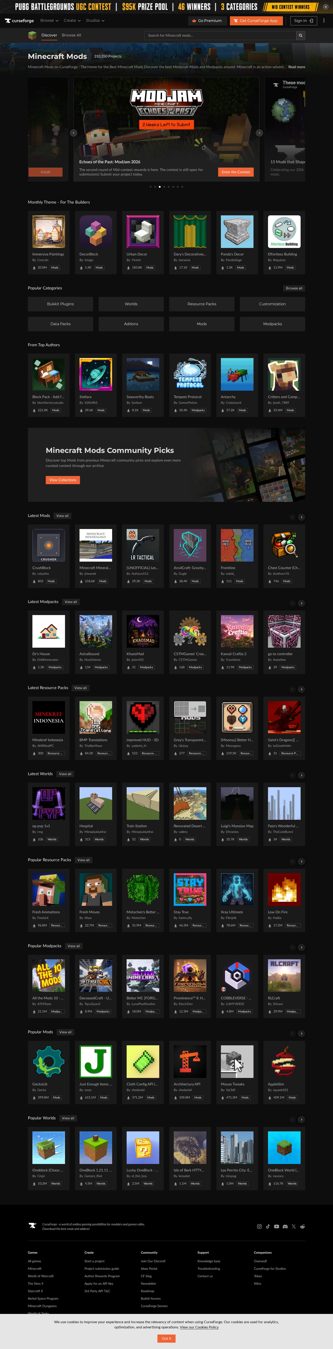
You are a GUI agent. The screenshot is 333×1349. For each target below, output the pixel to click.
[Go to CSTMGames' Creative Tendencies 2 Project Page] (190, 642)
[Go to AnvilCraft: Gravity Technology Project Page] (190, 556)
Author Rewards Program (102, 1276)
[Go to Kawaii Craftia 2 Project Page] (237, 642)
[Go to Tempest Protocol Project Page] (190, 385)
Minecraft (34, 1268)
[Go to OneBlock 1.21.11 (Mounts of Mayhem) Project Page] (96, 1158)
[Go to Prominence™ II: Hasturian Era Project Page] (190, 986)
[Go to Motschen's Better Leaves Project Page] (143, 900)
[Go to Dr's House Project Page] (49, 642)
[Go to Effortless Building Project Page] (284, 242)
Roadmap (147, 1291)
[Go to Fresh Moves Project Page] (96, 900)
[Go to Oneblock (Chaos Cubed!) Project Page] (49, 1158)
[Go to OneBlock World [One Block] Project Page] (284, 1158)
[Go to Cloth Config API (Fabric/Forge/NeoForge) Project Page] (143, 1072)
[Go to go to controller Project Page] (284, 642)
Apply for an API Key (98, 1283)
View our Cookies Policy (199, 1327)
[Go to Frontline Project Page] (237, 556)
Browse (47, 20)
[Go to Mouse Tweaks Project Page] (237, 1072)
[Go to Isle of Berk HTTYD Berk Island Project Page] (190, 1158)
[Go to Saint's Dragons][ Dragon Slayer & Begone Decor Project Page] (284, 728)
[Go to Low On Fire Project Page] (284, 900)
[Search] (300, 35)
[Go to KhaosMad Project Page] (143, 642)
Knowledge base (209, 1261)
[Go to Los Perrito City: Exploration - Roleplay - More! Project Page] (237, 1158)
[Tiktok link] (268, 1226)
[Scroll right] (301, 517)
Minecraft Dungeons (42, 1306)
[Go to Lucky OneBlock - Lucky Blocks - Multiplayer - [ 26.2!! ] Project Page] (143, 1158)
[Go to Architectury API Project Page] (190, 1072)
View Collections (62, 480)
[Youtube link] (276, 1226)
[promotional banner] (166, 7)
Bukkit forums (151, 1298)
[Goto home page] (20, 21)
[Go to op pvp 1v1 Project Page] (49, 814)
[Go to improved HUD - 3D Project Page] (143, 728)
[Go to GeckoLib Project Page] (49, 1072)
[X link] (294, 1226)
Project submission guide (101, 1268)
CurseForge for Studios (270, 1268)
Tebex (258, 1276)
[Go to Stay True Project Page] (190, 900)
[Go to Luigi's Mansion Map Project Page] (237, 814)
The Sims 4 (35, 1283)
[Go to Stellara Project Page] (96, 385)
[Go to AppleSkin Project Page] (284, 1072)
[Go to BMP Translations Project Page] (96, 728)
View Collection (224, 172)
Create (70, 20)
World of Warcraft (41, 1276)
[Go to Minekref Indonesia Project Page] (49, 728)
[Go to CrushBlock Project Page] (49, 556)
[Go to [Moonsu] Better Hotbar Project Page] (237, 728)
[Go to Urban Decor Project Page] (143, 242)
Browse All (71, 35)
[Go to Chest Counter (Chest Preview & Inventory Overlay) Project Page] (284, 556)
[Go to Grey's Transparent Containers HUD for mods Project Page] (190, 728)
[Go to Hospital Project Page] (96, 814)
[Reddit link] (302, 1226)
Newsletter (148, 1283)
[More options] (323, 20)
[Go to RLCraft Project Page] (284, 986)
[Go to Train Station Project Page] (143, 814)
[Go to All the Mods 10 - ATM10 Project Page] (49, 986)
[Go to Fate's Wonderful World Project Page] (284, 814)
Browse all (294, 288)
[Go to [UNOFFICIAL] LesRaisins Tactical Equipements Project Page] (143, 556)
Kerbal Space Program (43, 1298)
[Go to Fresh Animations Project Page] (49, 900)
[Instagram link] (259, 1226)
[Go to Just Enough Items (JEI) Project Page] (96, 1072)
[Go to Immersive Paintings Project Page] (49, 242)
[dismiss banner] (325, 7)
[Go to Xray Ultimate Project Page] (237, 900)
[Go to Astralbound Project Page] (96, 642)
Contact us (205, 1276)
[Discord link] (285, 1226)
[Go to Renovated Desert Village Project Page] (190, 814)
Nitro (257, 1283)
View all (62, 516)
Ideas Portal (149, 1268)
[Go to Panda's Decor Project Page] (237, 242)
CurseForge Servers (154, 1306)
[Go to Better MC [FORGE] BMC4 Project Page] (143, 986)
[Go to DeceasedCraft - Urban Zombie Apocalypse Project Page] (96, 986)
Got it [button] (166, 1338)
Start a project (94, 1261)
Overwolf (260, 1261)
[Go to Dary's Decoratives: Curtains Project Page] (190, 242)
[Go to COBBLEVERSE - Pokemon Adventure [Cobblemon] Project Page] (237, 986)
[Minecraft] (32, 35)
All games (34, 1261)
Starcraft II (35, 1291)
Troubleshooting (209, 1268)
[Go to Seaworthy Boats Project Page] (143, 385)
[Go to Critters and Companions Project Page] (284, 385)
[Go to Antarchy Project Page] (237, 385)
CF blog (146, 1276)
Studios (93, 20)
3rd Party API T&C (97, 1291)
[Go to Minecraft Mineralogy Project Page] (96, 556)
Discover (49, 35)
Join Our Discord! (153, 1261)
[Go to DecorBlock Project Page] (96, 242)
